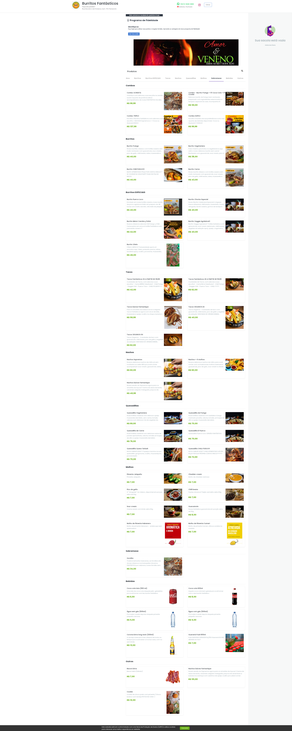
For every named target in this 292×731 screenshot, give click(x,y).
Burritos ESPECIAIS (153, 78)
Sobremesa (216, 78)
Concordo (184, 728)
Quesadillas (191, 78)
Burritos (137, 78)
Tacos (167, 78)
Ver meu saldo (133, 34)
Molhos (204, 78)
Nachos (178, 78)
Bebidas (229, 78)
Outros (240, 78)
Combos (126, 78)
